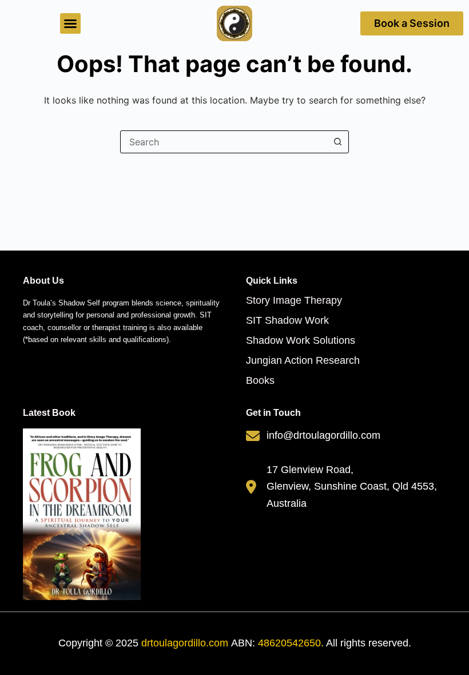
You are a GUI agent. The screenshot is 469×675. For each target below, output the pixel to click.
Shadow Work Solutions (300, 340)
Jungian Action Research (303, 360)
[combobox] (224, 141)
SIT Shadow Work (287, 320)
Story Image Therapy (294, 300)
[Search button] (337, 142)
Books (260, 380)
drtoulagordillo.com (184, 643)
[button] (70, 23)
